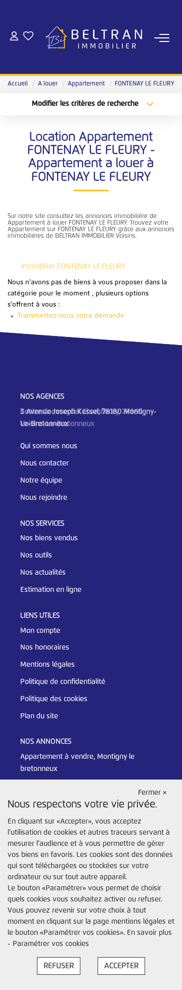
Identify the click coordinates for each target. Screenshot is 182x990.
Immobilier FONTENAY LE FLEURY (73, 266)
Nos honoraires (44, 647)
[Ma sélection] (28, 38)
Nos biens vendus (49, 538)
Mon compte (40, 630)
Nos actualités (43, 572)
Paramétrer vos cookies (51, 944)
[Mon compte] (14, 38)
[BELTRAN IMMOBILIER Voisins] (94, 38)
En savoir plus (149, 932)
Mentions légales (47, 664)
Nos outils (36, 555)
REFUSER (58, 966)
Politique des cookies (53, 699)
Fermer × (152, 792)
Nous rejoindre (43, 497)
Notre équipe (41, 480)
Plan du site (39, 716)
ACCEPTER (121, 966)
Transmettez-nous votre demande (71, 316)
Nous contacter (44, 463)
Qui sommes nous (48, 446)
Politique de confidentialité (62, 681)
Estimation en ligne (50, 589)
